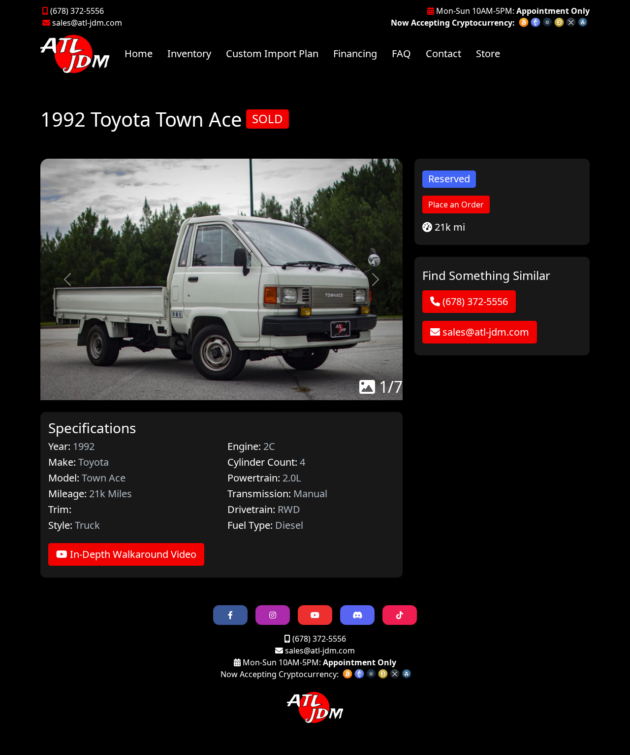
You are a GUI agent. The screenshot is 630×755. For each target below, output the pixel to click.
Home (139, 53)
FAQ (401, 53)
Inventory (189, 53)
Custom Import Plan (272, 53)
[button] (67, 280)
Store (488, 53)
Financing (355, 53)
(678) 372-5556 (76, 10)
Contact (443, 53)
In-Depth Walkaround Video (131, 554)
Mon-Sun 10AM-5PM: (512, 10)
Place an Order (456, 204)
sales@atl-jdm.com (87, 22)
